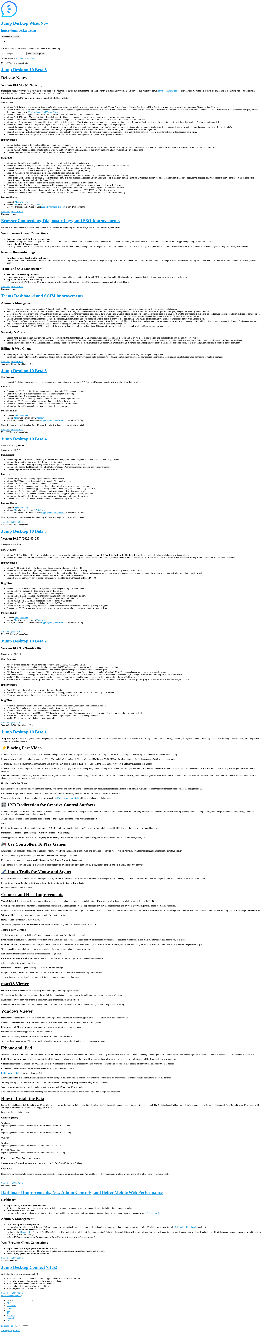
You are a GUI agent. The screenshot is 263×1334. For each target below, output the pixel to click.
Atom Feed (30, 58)
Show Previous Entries (11, 1295)
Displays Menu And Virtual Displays (44, 112)
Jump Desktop (24, 23)
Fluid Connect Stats (10, 1073)
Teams (9, 1308)
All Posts (10, 1303)
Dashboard (25, 1232)
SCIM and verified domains (186, 1227)
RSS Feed (19, 58)
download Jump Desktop (169, 91)
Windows (24, 202)
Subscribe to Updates (10, 37)
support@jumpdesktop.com (53, 207)
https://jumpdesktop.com (18, 30)
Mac (17, 202)
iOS (8, 1313)
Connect (10, 1318)
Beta (9, 1320)
